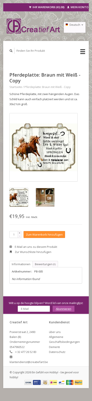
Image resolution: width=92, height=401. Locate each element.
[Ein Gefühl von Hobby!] (33, 26)
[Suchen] (11, 51)
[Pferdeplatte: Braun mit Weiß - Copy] (43, 147)
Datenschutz (57, 352)
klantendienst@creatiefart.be (29, 362)
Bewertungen (45, 264)
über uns (55, 332)
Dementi (54, 347)
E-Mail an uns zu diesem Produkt (35, 247)
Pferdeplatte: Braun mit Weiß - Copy (47, 87)
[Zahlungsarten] (28, 382)
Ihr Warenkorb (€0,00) (48, 7)
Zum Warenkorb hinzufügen (44, 234)
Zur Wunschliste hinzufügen (32, 252)
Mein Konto (79, 7)
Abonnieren (63, 309)
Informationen (21, 264)
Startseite (15, 87)
